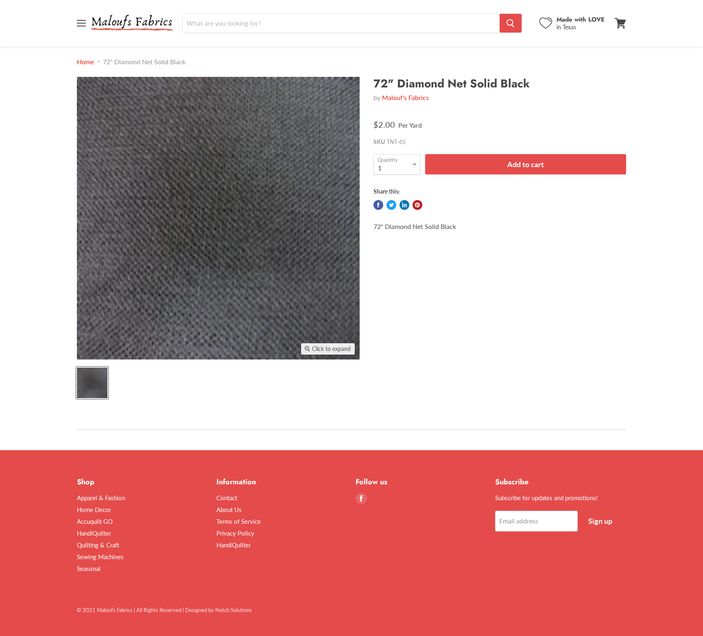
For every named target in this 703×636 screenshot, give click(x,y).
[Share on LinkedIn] (404, 205)
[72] (92, 383)
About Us (229, 509)
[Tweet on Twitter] (391, 205)
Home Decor (94, 509)
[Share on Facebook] (378, 205)
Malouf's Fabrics (405, 97)
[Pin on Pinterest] (417, 205)
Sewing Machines (100, 556)
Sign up (600, 520)
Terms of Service (238, 521)
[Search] (511, 23)
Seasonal (88, 568)
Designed (196, 610)
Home (85, 61)
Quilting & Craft (98, 545)
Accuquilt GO (95, 521)
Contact (226, 497)
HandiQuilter (94, 533)
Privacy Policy (235, 533)
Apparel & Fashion (101, 497)
